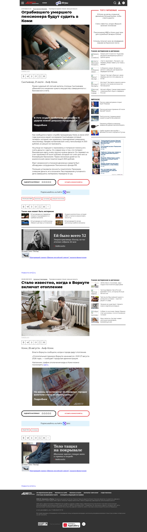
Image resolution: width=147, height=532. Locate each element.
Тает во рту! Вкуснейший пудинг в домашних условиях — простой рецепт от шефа (111, 298)
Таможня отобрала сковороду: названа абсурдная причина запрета (112, 124)
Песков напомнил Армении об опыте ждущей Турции (112, 110)
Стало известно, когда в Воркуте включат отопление (108, 25)
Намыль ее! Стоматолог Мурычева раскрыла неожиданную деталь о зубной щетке (112, 55)
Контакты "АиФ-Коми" (91, 493)
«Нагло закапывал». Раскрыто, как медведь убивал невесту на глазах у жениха (112, 62)
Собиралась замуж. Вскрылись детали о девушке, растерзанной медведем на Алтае (111, 69)
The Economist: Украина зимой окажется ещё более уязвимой (110, 117)
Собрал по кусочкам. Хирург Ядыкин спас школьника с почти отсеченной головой (112, 313)
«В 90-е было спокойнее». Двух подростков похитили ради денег (111, 283)
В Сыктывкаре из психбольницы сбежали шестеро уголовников (41, 222)
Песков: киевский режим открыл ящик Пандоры (111, 103)
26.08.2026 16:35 (26, 279)
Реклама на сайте (61, 493)
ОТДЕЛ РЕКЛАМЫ (106, 493)
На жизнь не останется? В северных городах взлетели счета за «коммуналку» (60, 393)
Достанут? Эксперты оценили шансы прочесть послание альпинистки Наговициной (112, 84)
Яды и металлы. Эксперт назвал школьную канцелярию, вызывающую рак (111, 320)
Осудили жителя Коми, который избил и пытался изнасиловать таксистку (75, 215)
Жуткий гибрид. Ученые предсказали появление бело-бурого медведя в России (112, 91)
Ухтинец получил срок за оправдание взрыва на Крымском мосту (108, 42)
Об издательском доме (44, 493)
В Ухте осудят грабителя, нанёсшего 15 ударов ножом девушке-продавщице (57, 119)
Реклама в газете (75, 493)
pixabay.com (25, 71)
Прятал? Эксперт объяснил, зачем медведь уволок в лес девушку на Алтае (111, 76)
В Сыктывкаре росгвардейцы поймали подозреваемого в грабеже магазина (40, 215)
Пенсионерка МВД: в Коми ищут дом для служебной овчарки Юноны (108, 33)
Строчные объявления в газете (47, 495)
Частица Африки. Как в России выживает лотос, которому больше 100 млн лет (112, 291)
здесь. (46, 365)
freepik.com (25, 337)
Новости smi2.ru (28, 273)
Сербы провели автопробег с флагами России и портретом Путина (112, 131)
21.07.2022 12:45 (26, 9)
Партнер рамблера (55, 524)
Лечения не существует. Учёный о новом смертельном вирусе (111, 305)
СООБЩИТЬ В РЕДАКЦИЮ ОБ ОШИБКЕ (72, 495)
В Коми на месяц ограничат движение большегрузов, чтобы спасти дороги (108, 16)
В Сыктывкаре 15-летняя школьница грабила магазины (75, 222)
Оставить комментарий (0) (73, 182)
